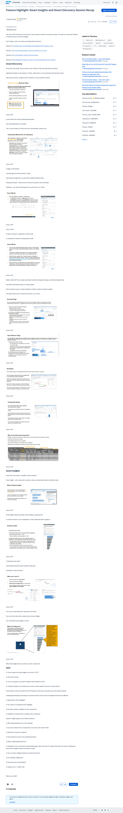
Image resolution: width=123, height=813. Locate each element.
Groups (40, 2)
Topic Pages (77, 2)
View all (84, 139)
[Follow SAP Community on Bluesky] (102, 810)
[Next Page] (100, 50)
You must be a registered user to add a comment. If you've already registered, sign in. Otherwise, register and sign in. (41, 798)
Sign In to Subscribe (109, 10)
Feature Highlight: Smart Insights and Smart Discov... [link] (65, 6)
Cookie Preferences (63, 810)
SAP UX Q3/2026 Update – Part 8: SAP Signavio (96, 59)
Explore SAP (106, 2)
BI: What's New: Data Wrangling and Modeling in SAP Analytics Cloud (33, 46)
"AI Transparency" (87, 46)
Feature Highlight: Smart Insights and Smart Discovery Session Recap (50, 10)
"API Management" (87, 48)
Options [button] (102, 13)
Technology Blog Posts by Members (43, 6)
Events (61, 2)
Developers (47, 2)
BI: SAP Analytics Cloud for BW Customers (25, 55)
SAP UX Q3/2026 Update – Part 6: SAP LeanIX (95, 79)
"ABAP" (109, 40)
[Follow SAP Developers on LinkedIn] (108, 810)
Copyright (30, 810)
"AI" (94, 46)
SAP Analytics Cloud (11, 29)
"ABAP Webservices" (100, 40)
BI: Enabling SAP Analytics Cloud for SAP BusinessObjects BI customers (34, 60)
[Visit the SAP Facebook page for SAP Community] (99, 810)
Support (54, 810)
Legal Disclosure (38, 810)
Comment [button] (73, 784)
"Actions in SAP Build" (87, 43)
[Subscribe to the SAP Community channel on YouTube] (105, 810)
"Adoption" (98, 43)
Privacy (16, 810)
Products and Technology (29, 2)
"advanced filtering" (108, 43)
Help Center (68, 2)
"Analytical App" (102, 46)
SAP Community (9, 6)
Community (16, 2)
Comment (12, 802)
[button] (110, 21)
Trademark (48, 810)
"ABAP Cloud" (89, 40)
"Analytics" (111, 46)
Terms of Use (22, 810)
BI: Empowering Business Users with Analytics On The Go (30, 50)
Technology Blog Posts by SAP (92, 61)
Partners (55, 2)
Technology (31, 6)
